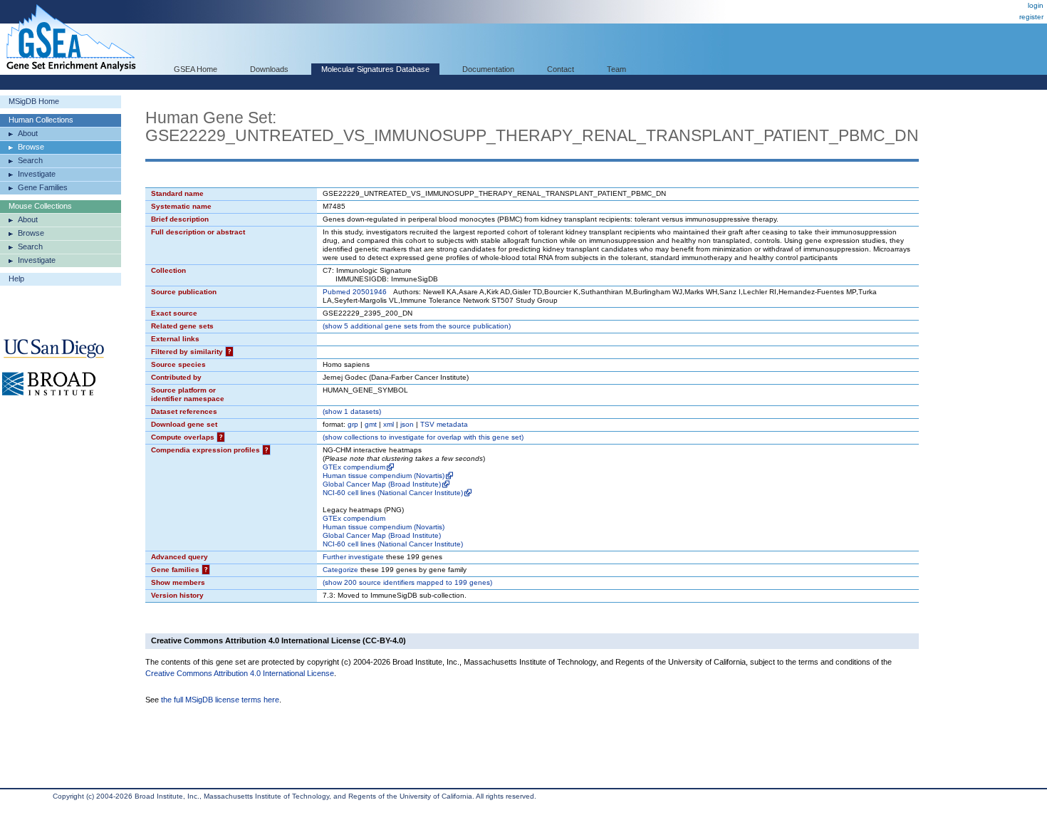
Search (30, 160)
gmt (371, 424)
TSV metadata (444, 424)
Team (616, 69)
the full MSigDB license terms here (220, 699)
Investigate (37, 174)
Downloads (269, 69)
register (1031, 17)
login (1035, 5)
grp (353, 424)
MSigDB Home (34, 101)
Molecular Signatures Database (375, 69)
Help (16, 278)
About (28, 133)
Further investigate (353, 557)
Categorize (340, 569)
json (407, 424)
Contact (560, 69)
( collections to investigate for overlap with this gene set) (423, 437)
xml (388, 424)
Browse (31, 146)
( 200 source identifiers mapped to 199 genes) (407, 582)
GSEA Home (195, 69)
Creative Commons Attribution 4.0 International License (239, 673)
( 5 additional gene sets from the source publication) (417, 326)
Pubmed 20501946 (355, 292)
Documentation (488, 69)
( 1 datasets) (352, 411)
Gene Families (43, 187)
